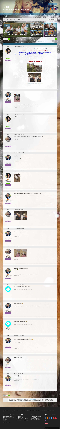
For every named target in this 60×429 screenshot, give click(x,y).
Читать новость (30, 224)
